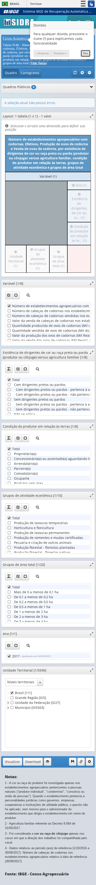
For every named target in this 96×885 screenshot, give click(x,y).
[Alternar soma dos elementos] (9, 369)
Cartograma (30, 73)
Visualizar (12, 761)
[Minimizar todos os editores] (89, 73)
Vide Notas (38, 63)
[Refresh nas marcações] (75, 73)
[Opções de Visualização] (47, 762)
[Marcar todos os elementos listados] (9, 295)
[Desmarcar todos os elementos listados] (16, 295)
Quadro (11, 73)
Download (33, 761)
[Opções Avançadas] (89, 762)
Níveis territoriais (20, 682)
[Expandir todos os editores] (82, 73)
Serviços (36, 4)
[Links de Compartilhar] (81, 762)
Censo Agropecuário (18, 38)
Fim (85, 53)
